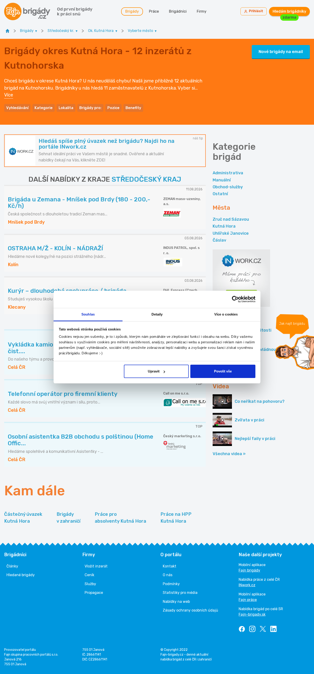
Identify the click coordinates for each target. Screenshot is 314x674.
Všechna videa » (229, 453)
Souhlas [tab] (88, 314)
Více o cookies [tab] (226, 314)
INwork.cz (247, 585)
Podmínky (171, 584)
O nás (167, 575)
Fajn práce (248, 600)
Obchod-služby (228, 186)
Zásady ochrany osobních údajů (190, 610)
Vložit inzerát (96, 566)
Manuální (222, 180)
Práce (154, 11)
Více (8, 95)
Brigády (132, 11)
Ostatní (220, 193)
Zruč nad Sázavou (231, 219)
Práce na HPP (175, 517)
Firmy (201, 11)
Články (12, 566)
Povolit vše (223, 371)
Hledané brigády (20, 575)
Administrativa (228, 172)
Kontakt (169, 566)
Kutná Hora (224, 226)
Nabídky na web (176, 601)
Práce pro (120, 517)
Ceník (89, 575)
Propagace (94, 592)
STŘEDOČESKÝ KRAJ (146, 179)
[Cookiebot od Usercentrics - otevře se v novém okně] (235, 299)
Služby (90, 584)
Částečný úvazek (23, 517)
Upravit (154, 371)
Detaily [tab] (157, 314)
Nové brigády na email (281, 51)
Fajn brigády (249, 570)
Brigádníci (178, 11)
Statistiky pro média (180, 592)
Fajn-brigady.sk (252, 614)
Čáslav (219, 240)
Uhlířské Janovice (231, 233)
